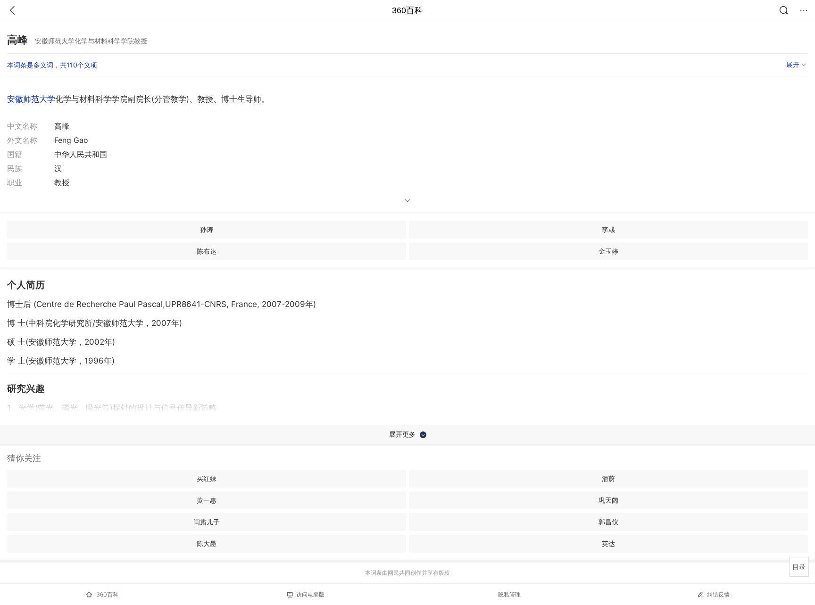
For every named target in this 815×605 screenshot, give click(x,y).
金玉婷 (608, 251)
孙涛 (206, 229)
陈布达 (206, 251)
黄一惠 (206, 500)
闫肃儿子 (206, 522)
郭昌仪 (608, 522)
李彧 (608, 229)
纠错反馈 (718, 594)
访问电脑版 (310, 594)
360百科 (407, 10)
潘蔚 (608, 478)
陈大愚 (206, 543)
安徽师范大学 (31, 99)
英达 (608, 543)
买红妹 (206, 478)
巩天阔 (608, 500)
